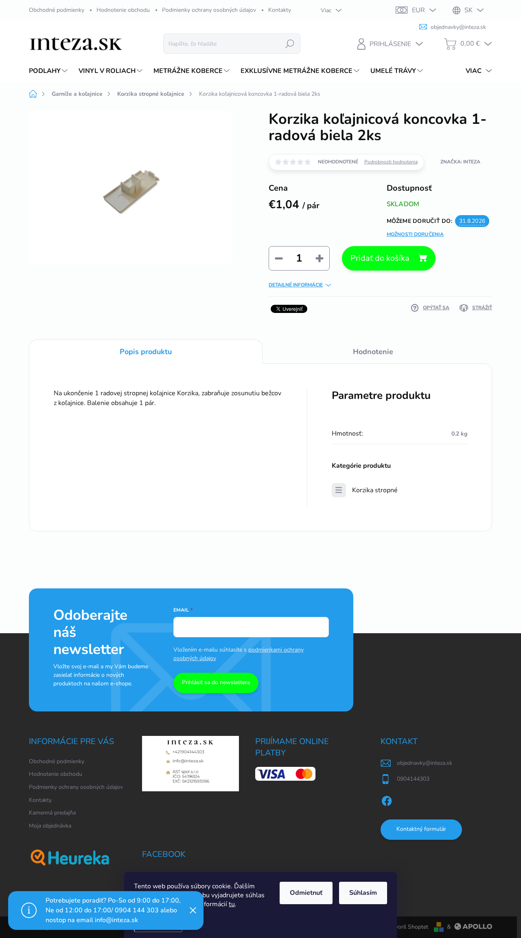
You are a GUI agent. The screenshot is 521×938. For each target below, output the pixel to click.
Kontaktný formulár (421, 829)
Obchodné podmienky (56, 10)
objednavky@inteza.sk (424, 763)
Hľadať (289, 43)
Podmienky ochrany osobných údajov (209, 10)
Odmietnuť (306, 892)
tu (232, 904)
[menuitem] (49, 71)
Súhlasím (363, 892)
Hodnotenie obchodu (123, 10)
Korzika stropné (375, 490)
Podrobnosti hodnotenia (391, 162)
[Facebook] (387, 799)
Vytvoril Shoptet (407, 927)
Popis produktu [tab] (146, 352)
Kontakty (279, 10)
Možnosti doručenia (415, 234)
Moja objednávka (50, 826)
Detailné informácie (296, 285)
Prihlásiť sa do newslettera (216, 682)
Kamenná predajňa (52, 813)
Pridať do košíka (379, 258)
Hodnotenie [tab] (373, 352)
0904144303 (413, 779)
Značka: (460, 162)
